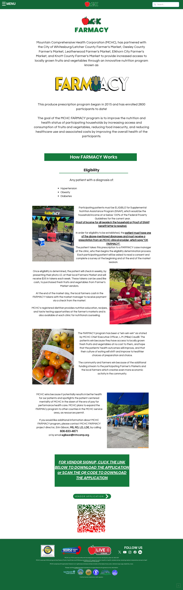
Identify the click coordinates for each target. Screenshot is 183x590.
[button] (4, 4)
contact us (77, 567)
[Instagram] (130, 552)
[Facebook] (135, 552)
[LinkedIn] (140, 552)
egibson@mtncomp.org (75, 435)
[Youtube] (125, 552)
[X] (120, 552)
